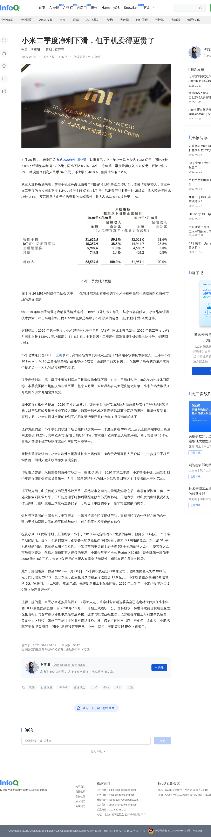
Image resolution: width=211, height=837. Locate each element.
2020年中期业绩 (74, 159)
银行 (106, 687)
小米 (94, 687)
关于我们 (80, 786)
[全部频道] (208, 20)
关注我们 (80, 806)
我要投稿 (80, 791)
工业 (130, 687)
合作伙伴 (80, 796)
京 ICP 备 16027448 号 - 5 (130, 830)
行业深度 (46, 687)
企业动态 (79, 687)
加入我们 (80, 801)
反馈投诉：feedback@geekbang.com (117, 799)
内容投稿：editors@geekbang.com (116, 789)
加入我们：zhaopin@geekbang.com (117, 804)
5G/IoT (63, 687)
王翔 (59, 355)
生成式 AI (197, 235)
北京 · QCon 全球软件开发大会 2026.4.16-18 (183, 789)
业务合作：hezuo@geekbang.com (116, 794)
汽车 (118, 687)
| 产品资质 (197, 830)
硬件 (32, 687)
